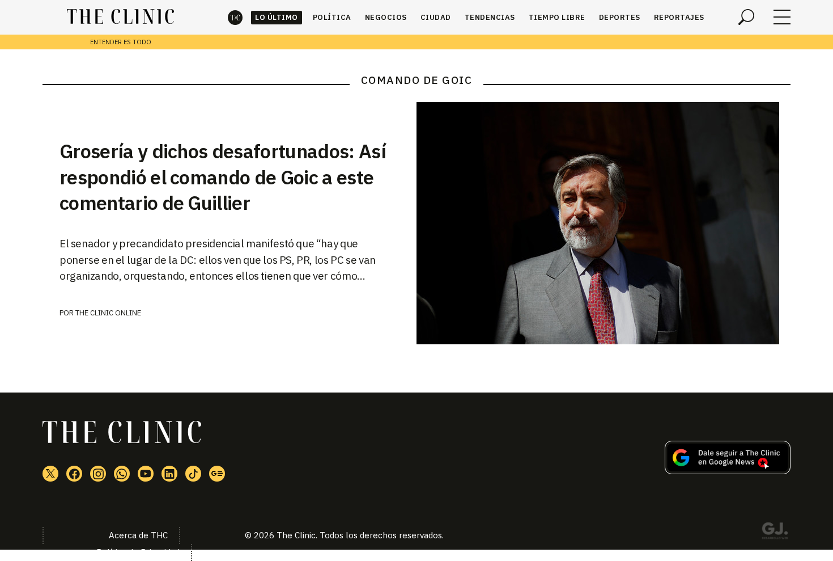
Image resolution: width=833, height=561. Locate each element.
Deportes (619, 17)
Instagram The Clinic (98, 474)
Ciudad (435, 17)
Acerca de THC (138, 535)
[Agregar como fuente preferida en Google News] (727, 470)
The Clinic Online (108, 313)
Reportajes (679, 17)
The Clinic (235, 17)
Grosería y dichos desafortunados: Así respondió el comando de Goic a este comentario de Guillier (223, 177)
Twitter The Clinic (50, 474)
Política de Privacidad (138, 552)
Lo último (276, 17)
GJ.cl (774, 532)
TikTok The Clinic (193, 474)
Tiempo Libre (557, 17)
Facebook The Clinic (74, 474)
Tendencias (490, 17)
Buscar (746, 17)
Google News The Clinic (217, 474)
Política (332, 17)
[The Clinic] (120, 17)
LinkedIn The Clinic (169, 474)
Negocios (386, 17)
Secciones (782, 17)
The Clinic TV (146, 474)
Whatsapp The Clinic (122, 474)
